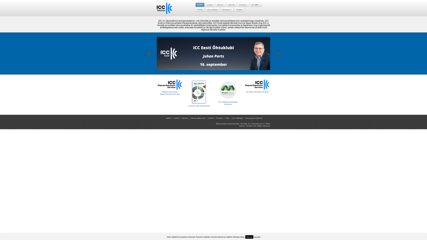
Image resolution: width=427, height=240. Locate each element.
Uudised (210, 5)
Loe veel (257, 237)
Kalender (231, 5)
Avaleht (200, 5)
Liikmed (220, 5)
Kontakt (200, 9)
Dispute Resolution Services (170, 94)
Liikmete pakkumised (197, 118)
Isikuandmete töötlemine (254, 118)
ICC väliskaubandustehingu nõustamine (228, 103)
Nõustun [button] (249, 237)
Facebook (219, 118)
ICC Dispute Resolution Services (257, 92)
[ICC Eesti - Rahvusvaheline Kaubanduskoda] (164, 8)
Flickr (227, 118)
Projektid (239, 9)
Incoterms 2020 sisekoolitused (199, 106)
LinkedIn (211, 118)
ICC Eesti (242, 5)
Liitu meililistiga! (237, 118)
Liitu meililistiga (212, 9)
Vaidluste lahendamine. (170, 92)
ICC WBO (255, 5)
